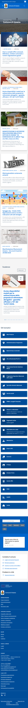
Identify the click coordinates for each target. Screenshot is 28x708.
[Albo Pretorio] (14, 335)
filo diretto (6, 206)
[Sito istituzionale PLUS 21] (14, 359)
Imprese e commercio (6, 627)
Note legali (3, 686)
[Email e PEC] (14, 449)
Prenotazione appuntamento (7, 675)
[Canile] (14, 506)
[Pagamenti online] (14, 421)
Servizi (22, 525)
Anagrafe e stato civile (6, 614)
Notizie (2, 634)
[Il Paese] (14, 465)
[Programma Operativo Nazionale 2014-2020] (14, 377)
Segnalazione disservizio (6, 677)
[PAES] (14, 490)
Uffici (5, 529)
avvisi (9, 49)
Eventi (10, 525)
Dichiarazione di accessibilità (7, 688)
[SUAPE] (14, 498)
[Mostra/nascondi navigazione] (3, 5)
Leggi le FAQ (4, 673)
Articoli (5, 525)
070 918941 (8, 663)
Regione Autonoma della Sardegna (9, 1)
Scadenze (3, 638)
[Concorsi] (14, 457)
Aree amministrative (5, 602)
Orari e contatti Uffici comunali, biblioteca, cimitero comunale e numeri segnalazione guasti (13, 54)
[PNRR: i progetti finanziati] (14, 402)
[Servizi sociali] (14, 394)
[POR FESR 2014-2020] (14, 431)
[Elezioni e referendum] (14, 411)
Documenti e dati (5, 606)
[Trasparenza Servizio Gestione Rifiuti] (14, 368)
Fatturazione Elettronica (6, 701)
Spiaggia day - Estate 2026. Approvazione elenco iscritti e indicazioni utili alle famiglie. (12, 213)
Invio (23, 521)
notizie (6, 49)
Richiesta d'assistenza (6, 679)
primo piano (18, 87)
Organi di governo (5, 600)
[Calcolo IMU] (14, 481)
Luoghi (2, 646)
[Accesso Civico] (14, 473)
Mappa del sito (21, 701)
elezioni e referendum (9, 87)
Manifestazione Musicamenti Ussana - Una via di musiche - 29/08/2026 (12, 251)
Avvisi (2, 636)
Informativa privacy (5, 684)
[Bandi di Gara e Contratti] (14, 351)
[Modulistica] (14, 441)
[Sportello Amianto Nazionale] (14, 386)
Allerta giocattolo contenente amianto (12, 174)
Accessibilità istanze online (12, 704)
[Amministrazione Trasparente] (14, 343)
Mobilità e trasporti (5, 625)
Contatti (8, 703)
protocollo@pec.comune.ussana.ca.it (9, 670)
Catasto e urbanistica (6, 620)
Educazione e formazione (6, 622)
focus (11, 206)
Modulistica (16, 525)
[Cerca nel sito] (24, 5)
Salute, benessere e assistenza (8, 618)
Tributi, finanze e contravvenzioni (8, 616)
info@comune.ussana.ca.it (10, 667)
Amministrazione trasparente (7, 681)
